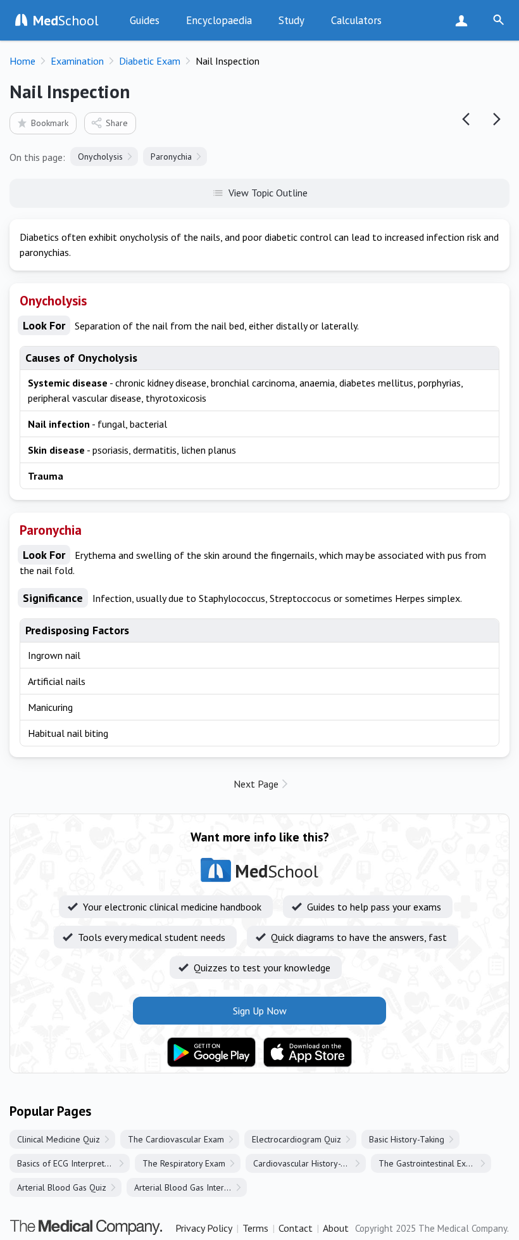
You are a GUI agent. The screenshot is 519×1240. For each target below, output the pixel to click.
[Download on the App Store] (307, 1052)
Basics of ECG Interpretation (70, 1163)
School (66, 20)
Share (117, 123)
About (336, 1228)
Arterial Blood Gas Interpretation (190, 1187)
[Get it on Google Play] (211, 1052)
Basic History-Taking (406, 1139)
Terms (255, 1228)
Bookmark (49, 123)
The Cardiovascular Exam (176, 1139)
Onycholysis (100, 156)
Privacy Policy (203, 1228)
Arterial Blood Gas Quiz (61, 1187)
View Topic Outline (268, 192)
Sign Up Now (464, 20)
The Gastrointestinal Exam (427, 1163)
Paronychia (171, 156)
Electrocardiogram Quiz (296, 1139)
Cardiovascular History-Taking (309, 1163)
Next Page (256, 783)
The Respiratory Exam (183, 1163)
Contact (295, 1228)
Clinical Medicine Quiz (58, 1139)
